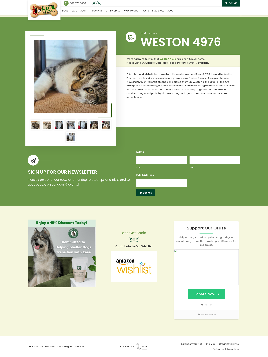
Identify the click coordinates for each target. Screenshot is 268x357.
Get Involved (113, 10)
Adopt (83, 10)
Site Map (210, 344)
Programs (96, 10)
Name (140, 152)
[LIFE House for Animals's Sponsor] (62, 253)
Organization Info (229, 344)
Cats (74, 10)
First (138, 167)
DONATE (232, 3)
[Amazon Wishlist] (134, 266)
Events (145, 10)
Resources (158, 10)
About (171, 10)
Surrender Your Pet (191, 344)
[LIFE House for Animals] (44, 10)
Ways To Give (131, 10)
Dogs (65, 10)
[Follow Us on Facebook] (94, 3)
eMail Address (145, 175)
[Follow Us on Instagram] (98, 3)
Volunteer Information (226, 349)
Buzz (144, 346)
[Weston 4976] (70, 76)
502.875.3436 (77, 3)
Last (192, 167)
